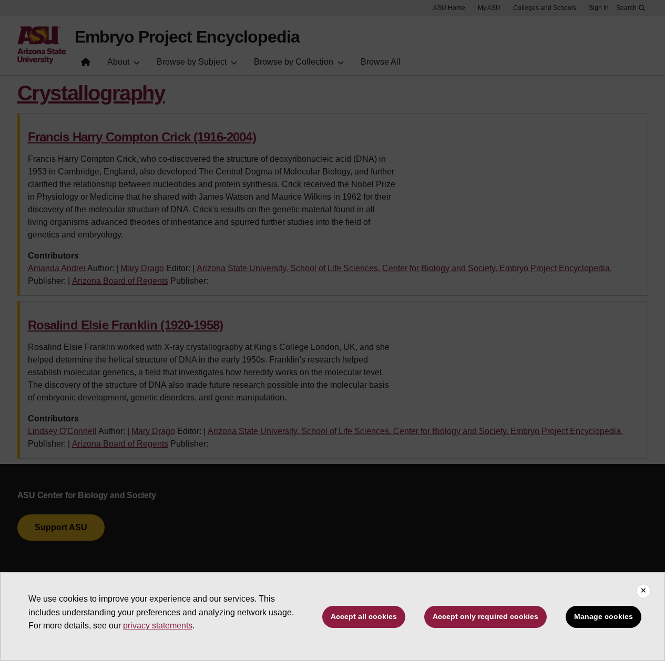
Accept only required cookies (485, 616)
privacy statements (157, 625)
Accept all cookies (364, 616)
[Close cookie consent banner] (643, 591)
